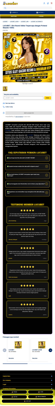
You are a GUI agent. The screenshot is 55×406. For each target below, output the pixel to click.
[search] (27, 8)
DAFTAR (14, 16)
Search (5, 8)
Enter (47, 98)
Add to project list (29, 113)
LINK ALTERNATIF (41, 396)
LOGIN (41, 16)
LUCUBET (8, 130)
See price (11, 358)
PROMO (15, 392)
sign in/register (19, 116)
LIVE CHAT (28, 401)
